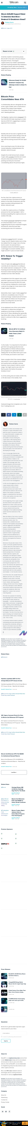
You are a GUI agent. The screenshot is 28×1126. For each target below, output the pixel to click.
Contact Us (4, 1099)
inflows (24, 359)
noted (22, 293)
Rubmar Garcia (9, 22)
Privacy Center (5, 1102)
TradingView (17, 399)
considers (11, 157)
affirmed (15, 264)
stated (10, 239)
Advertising (4, 1097)
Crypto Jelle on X (14, 192)
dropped (20, 117)
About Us (3, 1095)
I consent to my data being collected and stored (12, 1036)
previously (11, 220)
